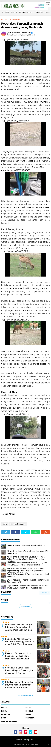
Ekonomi (14, 12)
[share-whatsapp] (35, 532)
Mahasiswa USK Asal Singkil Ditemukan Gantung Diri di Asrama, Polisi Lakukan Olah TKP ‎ (18, 628)
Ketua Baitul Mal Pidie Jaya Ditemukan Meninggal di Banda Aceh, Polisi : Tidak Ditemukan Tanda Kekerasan (19, 643)
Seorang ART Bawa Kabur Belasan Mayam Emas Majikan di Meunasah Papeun (19, 670)
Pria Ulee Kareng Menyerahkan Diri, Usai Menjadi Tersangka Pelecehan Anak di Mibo (19, 685)
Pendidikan (30, 718)
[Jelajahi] (48, 3)
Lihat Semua (25, 606)
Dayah (28, 708)
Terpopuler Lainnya (25, 695)
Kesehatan (39, 12)
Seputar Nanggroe (26, 12)
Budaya (4, 708)
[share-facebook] (15, 532)
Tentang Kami (28, 740)
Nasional (29, 714)
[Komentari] (45, 532)
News (7, 12)
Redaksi (19, 740)
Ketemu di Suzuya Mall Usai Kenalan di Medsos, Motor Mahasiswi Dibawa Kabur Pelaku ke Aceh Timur (18, 657)
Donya (4, 711)
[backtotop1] (49, 745)
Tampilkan (44, 593)
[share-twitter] (25, 532)
